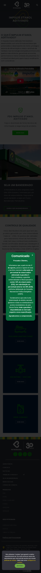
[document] (20, 286)
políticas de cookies (10, 560)
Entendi (20, 566)
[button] (32, 255)
